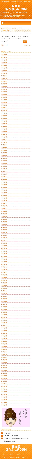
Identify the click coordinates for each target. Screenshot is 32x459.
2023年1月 (4, 168)
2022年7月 (4, 184)
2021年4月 (4, 224)
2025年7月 (4, 89)
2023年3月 (4, 163)
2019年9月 (4, 275)
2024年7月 (4, 121)
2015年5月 (4, 399)
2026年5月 (4, 62)
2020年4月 (4, 256)
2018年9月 (4, 298)
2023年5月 (4, 158)
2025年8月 (4, 86)
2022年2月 (4, 198)
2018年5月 (4, 309)
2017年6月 (4, 336)
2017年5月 (4, 338)
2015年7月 (4, 394)
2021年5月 (4, 222)
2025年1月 (4, 105)
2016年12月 (4, 352)
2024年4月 (4, 129)
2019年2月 (4, 285)
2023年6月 (4, 155)
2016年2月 (4, 378)
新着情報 (14, 28)
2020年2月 (4, 261)
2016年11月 (4, 354)
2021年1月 (4, 232)
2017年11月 (4, 322)
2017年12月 (4, 320)
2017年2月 (4, 346)
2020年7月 (4, 248)
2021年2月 (4, 229)
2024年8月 (4, 118)
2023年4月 (4, 160)
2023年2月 (4, 166)
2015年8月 (4, 391)
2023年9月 (4, 147)
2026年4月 (4, 65)
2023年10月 (4, 145)
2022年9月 (4, 179)
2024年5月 (4, 126)
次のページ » (27, 45)
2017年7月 (4, 333)
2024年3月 (4, 131)
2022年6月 (4, 187)
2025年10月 (4, 81)
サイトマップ (20, 454)
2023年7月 (4, 152)
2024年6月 (4, 123)
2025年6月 (4, 91)
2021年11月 (4, 206)
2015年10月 (4, 389)
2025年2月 (4, 102)
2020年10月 (4, 240)
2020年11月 (4, 237)
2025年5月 (4, 94)
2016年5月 (4, 370)
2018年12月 (4, 291)
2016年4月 (4, 373)
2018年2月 (4, 314)
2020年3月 (4, 259)
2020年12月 (4, 235)
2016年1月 (4, 381)
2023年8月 (4, 150)
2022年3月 (4, 195)
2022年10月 (4, 176)
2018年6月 (4, 306)
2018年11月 (4, 293)
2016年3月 (4, 375)
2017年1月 (4, 349)
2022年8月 (4, 182)
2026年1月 (4, 73)
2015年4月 (4, 402)
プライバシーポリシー (9, 454)
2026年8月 (4, 54)
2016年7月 (4, 365)
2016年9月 (4, 360)
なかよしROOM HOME (6, 28)
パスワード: (4, 41)
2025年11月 (4, 78)
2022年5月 (4, 190)
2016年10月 (4, 357)
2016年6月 (4, 368)
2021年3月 (4, 227)
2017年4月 (4, 341)
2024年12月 (4, 107)
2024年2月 (4, 134)
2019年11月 (4, 269)
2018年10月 (4, 296)
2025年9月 (4, 83)
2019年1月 (4, 288)
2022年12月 (4, 171)
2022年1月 (4, 200)
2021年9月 (4, 211)
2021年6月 (4, 219)
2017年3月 (4, 344)
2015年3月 (4, 405)
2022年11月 (4, 174)
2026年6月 (4, 60)
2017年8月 (4, 330)
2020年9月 (4, 243)
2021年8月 (4, 214)
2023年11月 (4, 142)
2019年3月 (4, 283)
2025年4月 (4, 97)
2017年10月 (4, 325)
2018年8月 (4, 301)
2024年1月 (4, 137)
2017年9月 (4, 328)
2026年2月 (4, 70)
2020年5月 (4, 253)
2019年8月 (4, 277)
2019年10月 (4, 272)
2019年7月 (4, 280)
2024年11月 (4, 110)
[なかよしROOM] (16, 10)
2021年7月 (4, 216)
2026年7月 (4, 57)
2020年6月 (4, 251)
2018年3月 (4, 312)
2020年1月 (4, 264)
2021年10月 (4, 208)
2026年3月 (4, 68)
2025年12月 (4, 75)
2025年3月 (4, 99)
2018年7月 (4, 304)
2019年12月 (4, 267)
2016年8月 (4, 362)
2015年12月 (4, 383)
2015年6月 (4, 397)
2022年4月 (4, 192)
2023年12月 (4, 139)
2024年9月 (4, 115)
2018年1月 (4, 317)
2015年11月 (4, 386)
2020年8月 (4, 245)
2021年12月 (4, 203)
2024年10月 (4, 113)
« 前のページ (4, 45)
